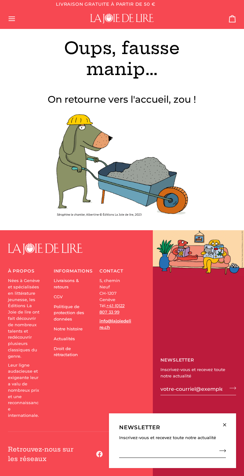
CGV (58, 296)
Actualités (64, 338)
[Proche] (227, 422)
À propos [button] (21, 271)
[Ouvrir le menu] (17, 18)
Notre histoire (68, 328)
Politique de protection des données (69, 313)
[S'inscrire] (220, 450)
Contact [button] (111, 271)
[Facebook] (99, 454)
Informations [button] (70, 271)
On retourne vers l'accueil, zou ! (122, 99)
